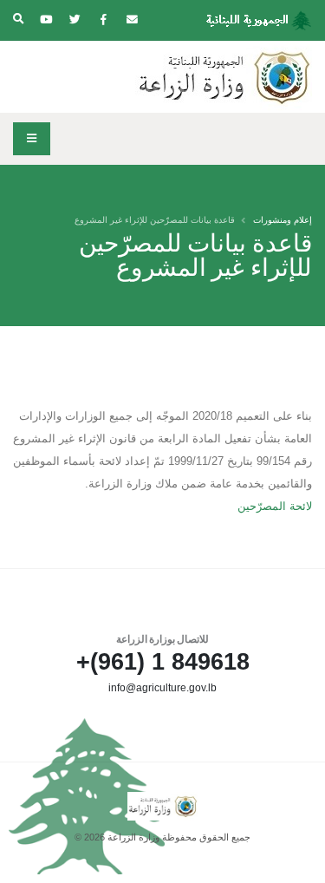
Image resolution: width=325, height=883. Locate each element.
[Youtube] (46, 20)
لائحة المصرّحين (274, 506)
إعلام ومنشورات (282, 220)
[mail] (132, 20)
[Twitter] (74, 20)
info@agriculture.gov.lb (162, 687)
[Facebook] (103, 20)
